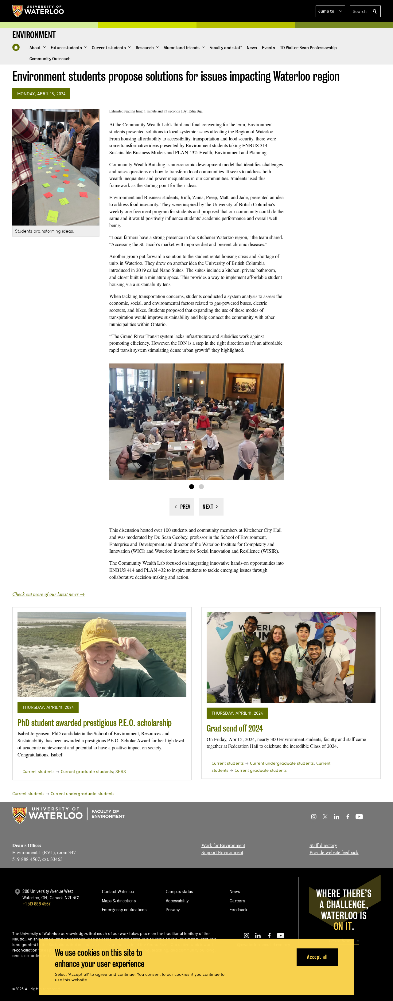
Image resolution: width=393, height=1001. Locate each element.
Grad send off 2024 (235, 728)
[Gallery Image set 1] (191, 486)
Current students (38, 771)
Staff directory (323, 845)
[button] (330, 11)
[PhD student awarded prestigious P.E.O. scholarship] (102, 654)
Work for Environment (223, 845)
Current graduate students (87, 771)
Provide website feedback (334, 852)
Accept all (317, 957)
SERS (120, 771)
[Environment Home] (16, 47)
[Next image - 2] (211, 507)
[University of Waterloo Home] (38, 11)
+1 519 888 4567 (36, 903)
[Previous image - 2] (181, 507)
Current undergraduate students (282, 763)
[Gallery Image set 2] (201, 486)
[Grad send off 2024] (291, 657)
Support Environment (222, 852)
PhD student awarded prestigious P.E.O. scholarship (95, 722)
